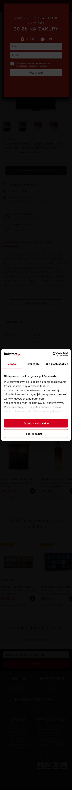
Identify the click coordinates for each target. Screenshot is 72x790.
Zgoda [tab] (12, 363)
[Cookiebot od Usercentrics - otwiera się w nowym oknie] (52, 354)
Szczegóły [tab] (33, 363)
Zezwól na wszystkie (36, 423)
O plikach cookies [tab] (57, 363)
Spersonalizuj (34, 433)
